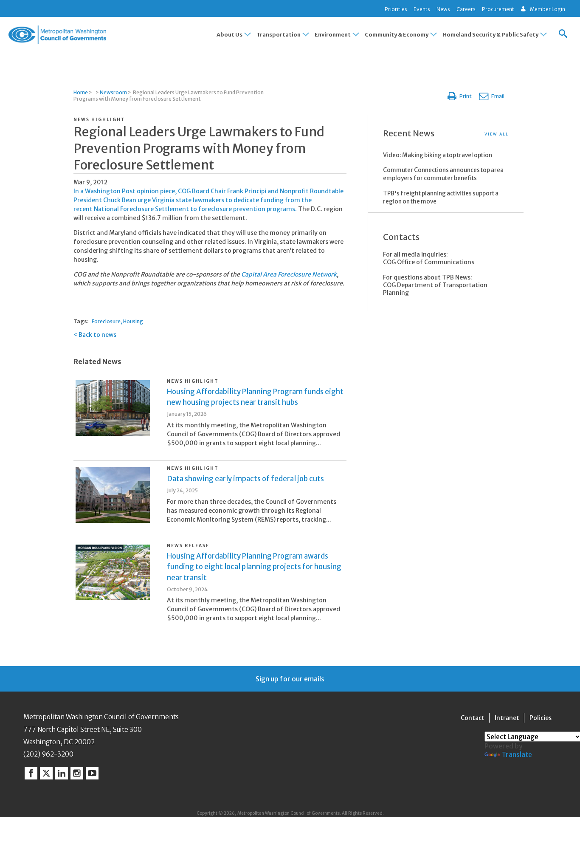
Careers (466, 9)
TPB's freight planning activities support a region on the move (440, 197)
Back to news (97, 335)
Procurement (498, 9)
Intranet (507, 718)
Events (422, 9)
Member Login (547, 9)
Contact (472, 718)
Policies (540, 718)
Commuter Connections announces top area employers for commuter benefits (443, 174)
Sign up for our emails (290, 679)
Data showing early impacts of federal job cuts (245, 478)
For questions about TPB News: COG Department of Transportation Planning (435, 285)
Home (80, 92)
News (443, 9)
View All (496, 134)
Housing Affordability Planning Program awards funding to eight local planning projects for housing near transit (254, 566)
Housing (133, 321)
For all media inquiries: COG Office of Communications (428, 258)
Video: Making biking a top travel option (437, 155)
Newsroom (113, 92)
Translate (516, 754)
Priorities (396, 9)
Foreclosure (106, 321)
